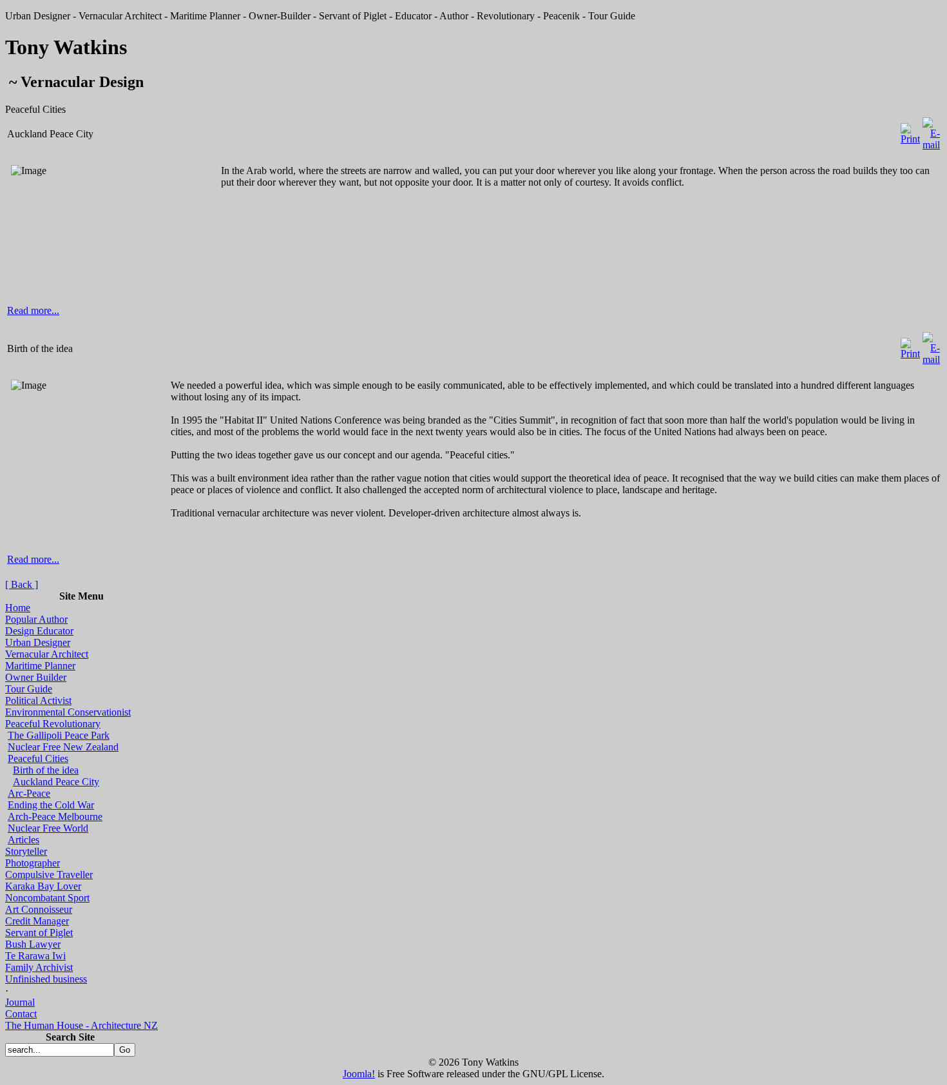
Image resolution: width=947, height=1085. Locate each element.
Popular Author (36, 619)
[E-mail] (931, 130)
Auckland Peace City (56, 781)
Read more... (33, 310)
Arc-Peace (29, 793)
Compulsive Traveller (49, 874)
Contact (21, 1013)
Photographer (32, 862)
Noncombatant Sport (47, 897)
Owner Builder (35, 677)
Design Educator (39, 630)
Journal (20, 1002)
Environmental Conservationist (68, 712)
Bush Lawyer (33, 944)
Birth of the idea (46, 770)
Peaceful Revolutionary (52, 723)
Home (17, 607)
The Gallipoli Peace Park (59, 735)
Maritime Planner (40, 665)
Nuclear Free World (48, 828)
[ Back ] (21, 584)
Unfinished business (46, 978)
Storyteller (26, 851)
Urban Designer (37, 642)
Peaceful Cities (38, 758)
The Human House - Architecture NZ (81, 1025)
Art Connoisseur (38, 909)
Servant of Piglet (39, 932)
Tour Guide (28, 688)
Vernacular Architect (46, 654)
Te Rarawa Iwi (35, 955)
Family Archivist (39, 967)
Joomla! (359, 1073)
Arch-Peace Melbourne (55, 816)
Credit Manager (37, 920)
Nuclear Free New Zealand (63, 746)
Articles (23, 839)
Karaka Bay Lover (43, 886)
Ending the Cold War (51, 804)
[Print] (910, 130)
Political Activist (38, 700)
